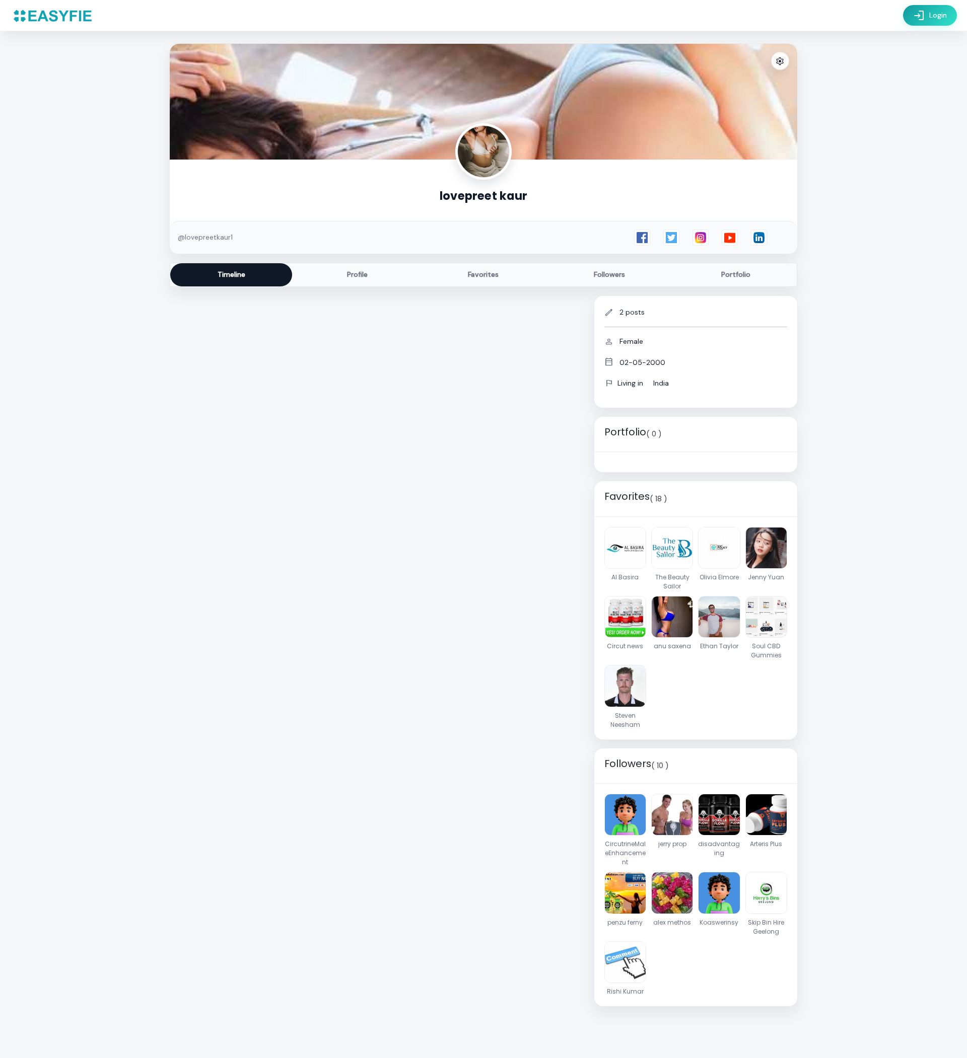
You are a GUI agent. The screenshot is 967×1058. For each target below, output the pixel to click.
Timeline (231, 274)
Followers (609, 274)
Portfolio (735, 274)
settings (780, 61)
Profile (357, 274)
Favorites (483, 274)
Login (930, 16)
